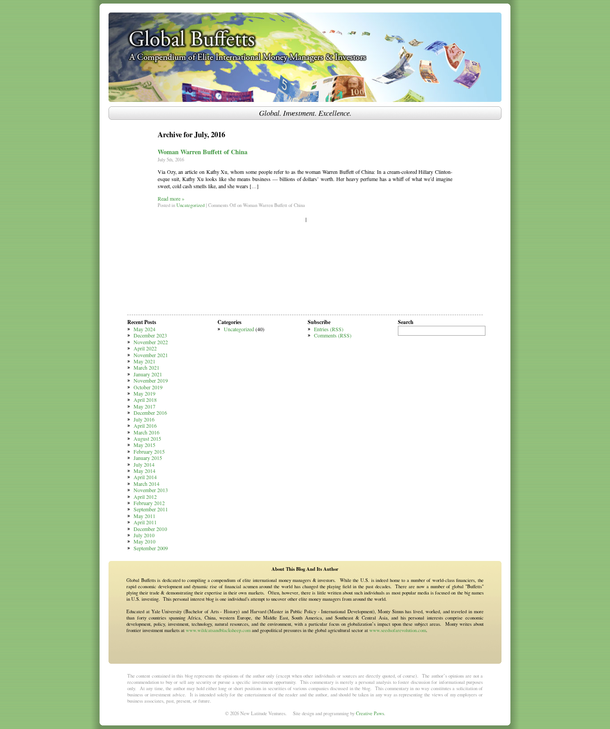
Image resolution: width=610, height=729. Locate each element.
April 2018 (145, 399)
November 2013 (151, 489)
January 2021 (148, 374)
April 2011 (145, 522)
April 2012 (145, 496)
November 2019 (151, 380)
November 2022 (151, 342)
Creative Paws (370, 713)
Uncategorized (190, 205)
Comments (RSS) (332, 335)
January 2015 (148, 457)
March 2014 (146, 483)
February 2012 (149, 502)
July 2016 (144, 419)
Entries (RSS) (328, 329)
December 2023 (150, 335)
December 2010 (150, 528)
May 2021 (144, 361)
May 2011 (144, 515)
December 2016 (150, 412)
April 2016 (145, 425)
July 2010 (144, 535)
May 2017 (144, 406)
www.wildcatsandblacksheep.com (218, 630)
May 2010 (144, 541)
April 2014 (145, 476)
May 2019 (144, 393)
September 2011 (151, 509)
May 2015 (144, 444)
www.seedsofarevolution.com (397, 630)
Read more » (171, 198)
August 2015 (147, 438)
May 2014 (144, 470)
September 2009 (151, 548)
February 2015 (149, 451)
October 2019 (148, 387)
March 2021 (146, 367)
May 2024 (144, 329)
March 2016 (146, 432)
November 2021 (151, 354)
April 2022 (145, 348)
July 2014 (144, 464)
